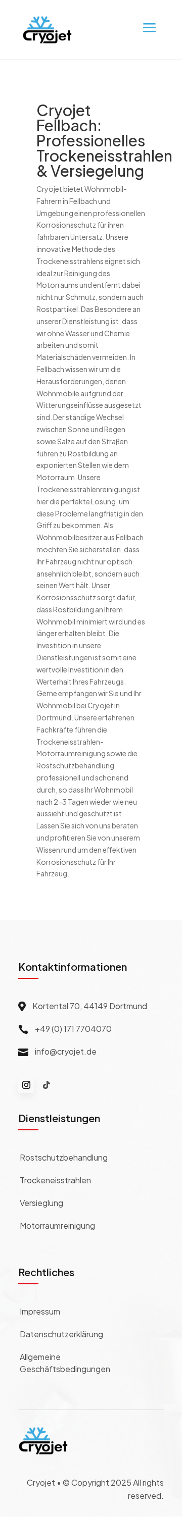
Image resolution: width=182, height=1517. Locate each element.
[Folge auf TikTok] (46, 1085)
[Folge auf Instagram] (26, 1085)
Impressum (40, 1311)
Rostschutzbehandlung (64, 1157)
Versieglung (41, 1202)
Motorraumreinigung (57, 1225)
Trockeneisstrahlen (55, 1180)
